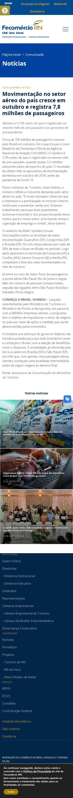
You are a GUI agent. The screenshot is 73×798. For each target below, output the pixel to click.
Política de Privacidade (37, 771)
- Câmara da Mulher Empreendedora (28, 621)
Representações (13, 598)
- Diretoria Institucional (18, 576)
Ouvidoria (9, 736)
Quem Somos (11, 561)
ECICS (6, 696)
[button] (5, 10)
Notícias (14, 63)
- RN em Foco (11, 670)
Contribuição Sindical (17, 711)
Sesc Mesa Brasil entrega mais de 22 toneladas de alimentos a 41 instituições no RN (33, 433)
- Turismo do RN (13, 662)
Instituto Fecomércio (16, 721)
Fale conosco (11, 729)
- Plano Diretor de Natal (19, 677)
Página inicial (11, 55)
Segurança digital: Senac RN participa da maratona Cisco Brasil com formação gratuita (33, 474)
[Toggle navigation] (65, 29)
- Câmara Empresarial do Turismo (26, 613)
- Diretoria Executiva (16, 583)
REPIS (6, 688)
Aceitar (11, 791)
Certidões (9, 703)
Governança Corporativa (19, 628)
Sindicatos (9, 591)
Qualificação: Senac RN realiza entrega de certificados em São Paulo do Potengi (35, 529)
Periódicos (9, 647)
